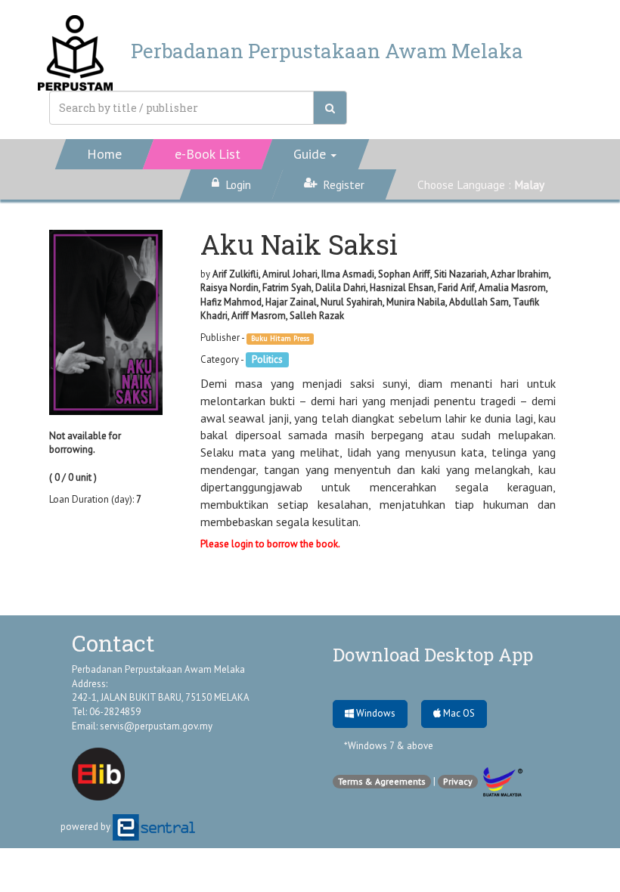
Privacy (458, 781)
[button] (316, 154)
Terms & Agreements (382, 781)
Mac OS (458, 713)
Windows (374, 713)
